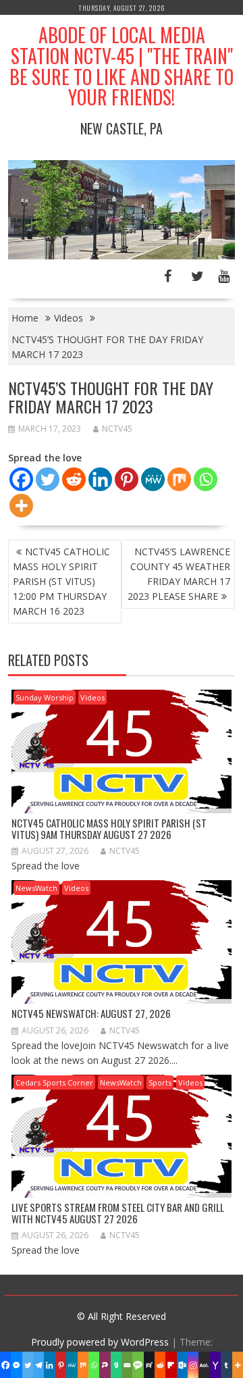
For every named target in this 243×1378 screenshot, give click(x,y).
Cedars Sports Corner (54, 1082)
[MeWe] (153, 479)
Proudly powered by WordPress (100, 1341)
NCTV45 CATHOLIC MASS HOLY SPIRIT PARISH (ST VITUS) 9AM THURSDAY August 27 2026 (109, 828)
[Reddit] (74, 479)
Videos (92, 697)
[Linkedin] (100, 479)
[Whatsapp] (205, 479)
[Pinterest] (126, 479)
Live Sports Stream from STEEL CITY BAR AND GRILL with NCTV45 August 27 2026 (117, 1213)
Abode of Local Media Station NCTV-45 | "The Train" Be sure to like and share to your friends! (121, 66)
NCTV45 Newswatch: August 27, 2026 (91, 1013)
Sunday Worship (45, 697)
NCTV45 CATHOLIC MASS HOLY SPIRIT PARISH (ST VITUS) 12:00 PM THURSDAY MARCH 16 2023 (61, 581)
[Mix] (179, 479)
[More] (21, 505)
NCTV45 (117, 428)
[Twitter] (47, 479)
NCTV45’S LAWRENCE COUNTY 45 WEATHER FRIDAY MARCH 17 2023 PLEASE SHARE (179, 574)
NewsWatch (36, 888)
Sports (159, 1082)
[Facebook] (21, 479)
